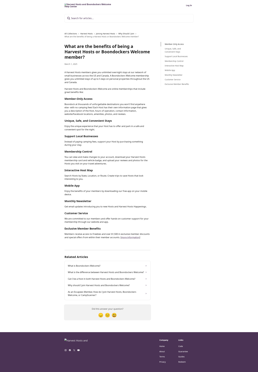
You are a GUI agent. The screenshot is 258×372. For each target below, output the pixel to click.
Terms (162, 356)
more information (130, 237)
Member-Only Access (174, 44)
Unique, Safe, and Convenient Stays (173, 50)
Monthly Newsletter (173, 75)
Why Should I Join (126, 33)
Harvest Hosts (86, 33)
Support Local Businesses (176, 56)
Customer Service (172, 79)
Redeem (182, 362)
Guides (181, 356)
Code (180, 346)
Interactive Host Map (174, 65)
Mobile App (170, 70)
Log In (189, 5)
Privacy (162, 362)
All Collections (70, 33)
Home (162, 346)
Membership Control (174, 61)
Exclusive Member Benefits (177, 84)
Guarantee (183, 351)
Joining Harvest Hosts (105, 33)
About (162, 351)
